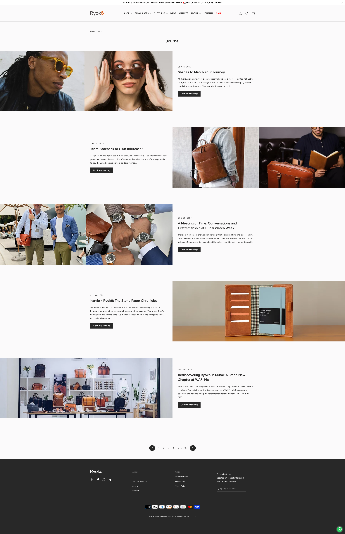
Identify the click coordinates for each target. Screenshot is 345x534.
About (134, 472)
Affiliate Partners (181, 477)
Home (92, 31)
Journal (135, 486)
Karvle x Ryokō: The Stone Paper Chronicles (123, 301)
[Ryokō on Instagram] (103, 479)
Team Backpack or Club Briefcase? (116, 149)
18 (185, 448)
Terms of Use (180, 481)
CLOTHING (160, 13)
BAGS (173, 13)
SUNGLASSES (142, 13)
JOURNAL (208, 13)
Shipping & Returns (139, 481)
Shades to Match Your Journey (201, 72)
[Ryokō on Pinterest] (97, 479)
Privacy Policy (180, 486)
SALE (219, 13)
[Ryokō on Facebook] (92, 479)
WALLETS (183, 13)
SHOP (126, 13)
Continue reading (189, 93)
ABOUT (195, 13)
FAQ (134, 477)
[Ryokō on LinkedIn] (109, 479)
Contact (135, 491)
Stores (177, 472)
